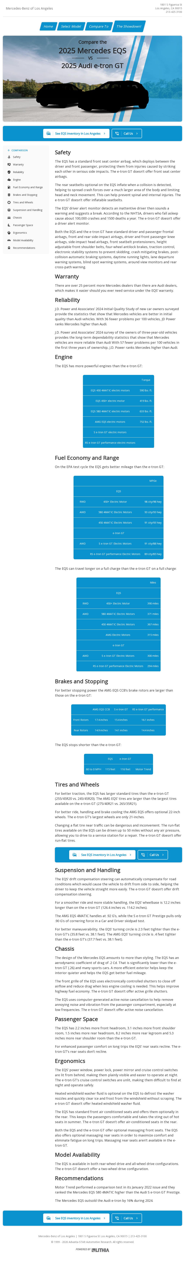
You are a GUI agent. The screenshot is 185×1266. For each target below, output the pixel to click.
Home (48, 26)
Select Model (71, 26)
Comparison (20, 150)
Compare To (99, 26)
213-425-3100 (174, 12)
